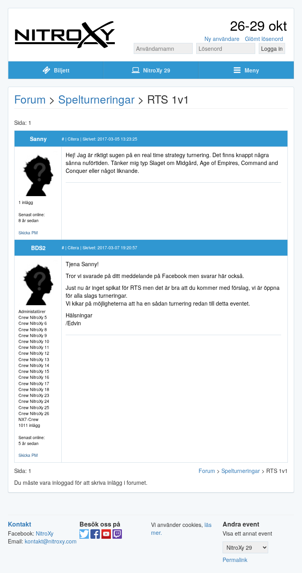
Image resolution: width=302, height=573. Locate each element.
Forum (30, 99)
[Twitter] (84, 536)
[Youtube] (106, 536)
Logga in (272, 48)
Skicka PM (28, 233)
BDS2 (38, 248)
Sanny (38, 139)
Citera (73, 139)
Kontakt (19, 523)
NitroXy (44, 533)
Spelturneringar (96, 99)
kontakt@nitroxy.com (51, 541)
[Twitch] (117, 536)
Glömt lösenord (264, 39)
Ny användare (221, 39)
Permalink (235, 560)
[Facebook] (95, 536)
